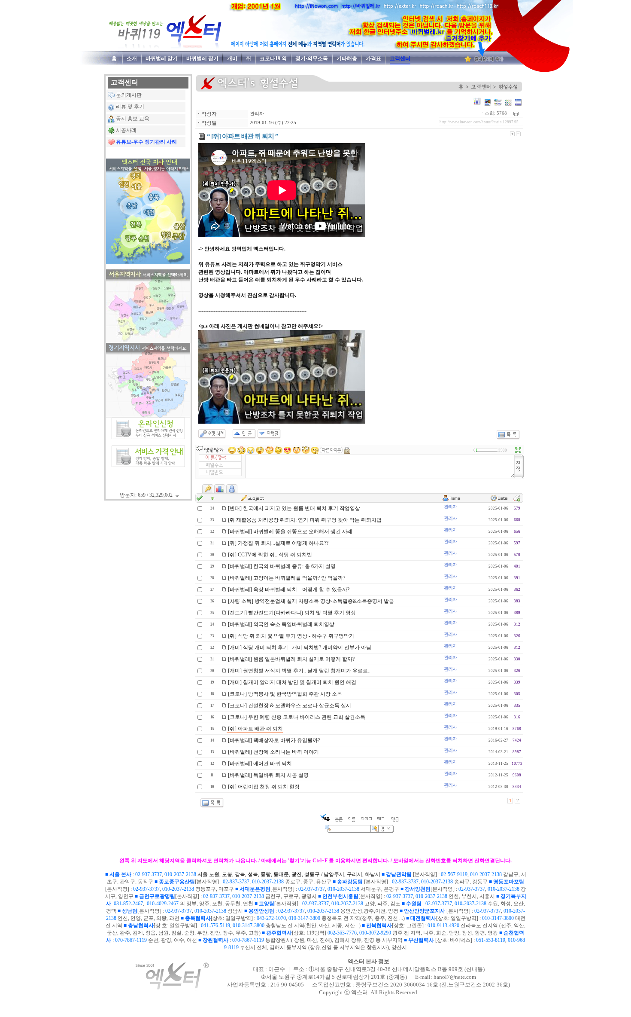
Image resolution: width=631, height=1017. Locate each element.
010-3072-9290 (375, 933)
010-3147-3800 (304, 918)
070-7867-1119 (131, 940)
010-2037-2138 (180, 874)
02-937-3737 (148, 874)
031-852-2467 (128, 904)
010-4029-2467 (163, 904)
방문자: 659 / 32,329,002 (147, 495)
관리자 (257, 113)
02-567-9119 (454, 874)
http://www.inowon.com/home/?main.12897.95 (479, 122)
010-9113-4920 (443, 925)
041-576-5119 (215, 925)
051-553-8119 (490, 940)
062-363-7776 (342, 933)
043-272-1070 (271, 918)
